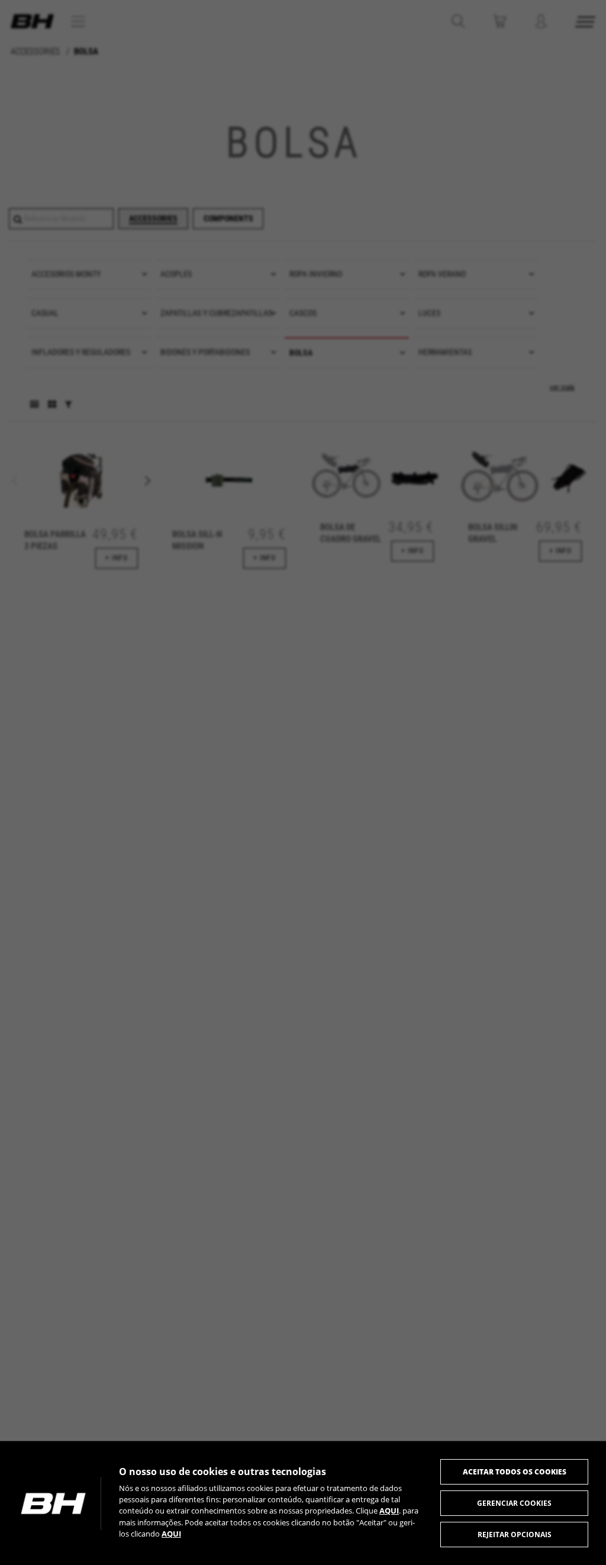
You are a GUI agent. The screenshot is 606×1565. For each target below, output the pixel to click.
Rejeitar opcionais (515, 1534)
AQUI (389, 1510)
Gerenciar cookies (514, 1503)
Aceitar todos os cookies (514, 1472)
